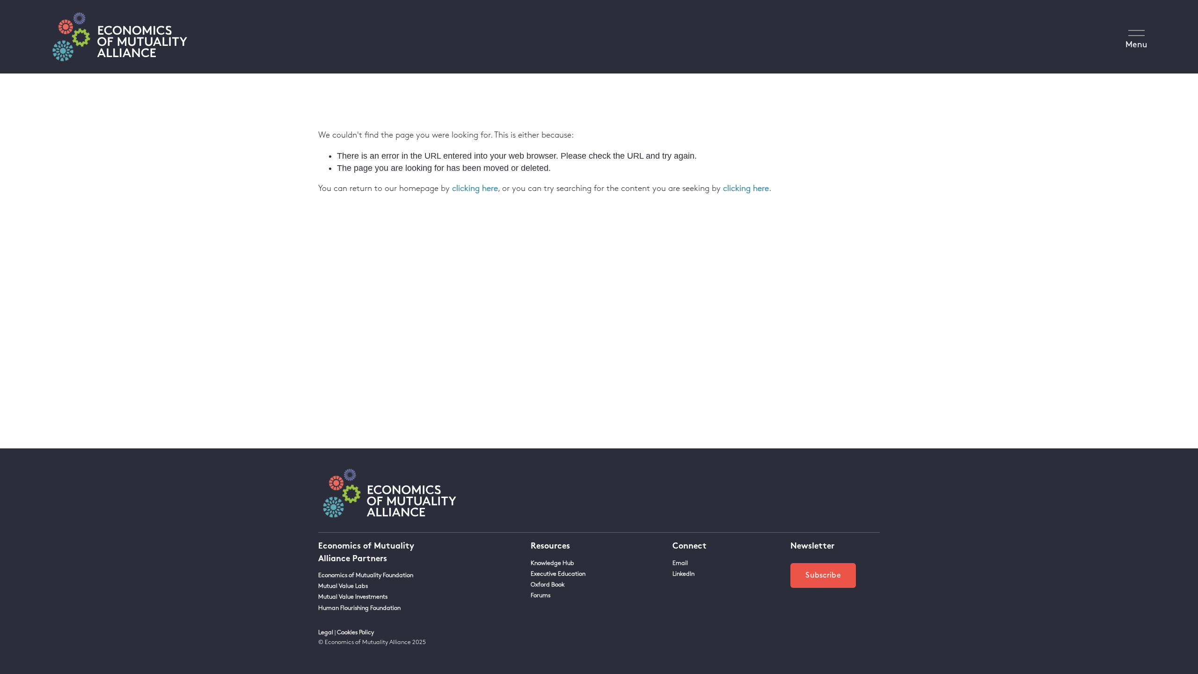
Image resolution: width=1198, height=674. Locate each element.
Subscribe (823, 575)
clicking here (475, 188)
